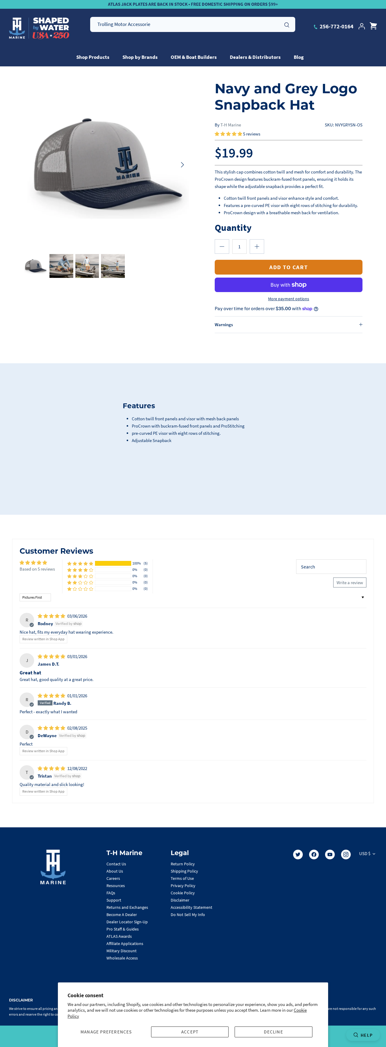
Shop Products (92, 57)
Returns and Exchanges (127, 907)
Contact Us (116, 864)
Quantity (233, 227)
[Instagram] (346, 854)
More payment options (288, 298)
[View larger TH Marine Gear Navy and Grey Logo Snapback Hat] (106, 164)
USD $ (364, 853)
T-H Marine (230, 125)
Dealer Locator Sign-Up (127, 921)
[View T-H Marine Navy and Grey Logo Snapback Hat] (61, 266)
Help (367, 1035)
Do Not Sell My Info (188, 914)
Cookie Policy (183, 893)
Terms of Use (182, 878)
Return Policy (183, 864)
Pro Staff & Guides (122, 929)
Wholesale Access (122, 958)
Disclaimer (180, 900)
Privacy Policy (183, 885)
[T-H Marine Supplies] (39, 28)
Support (113, 900)
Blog (299, 57)
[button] (229, 134)
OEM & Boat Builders (194, 57)
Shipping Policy (184, 871)
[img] (52, 616)
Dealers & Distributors (255, 57)
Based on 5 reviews (37, 569)
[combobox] (192, 24)
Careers (113, 878)
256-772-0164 (335, 26)
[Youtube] (330, 854)
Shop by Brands (140, 57)
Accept (189, 1032)
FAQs (110, 893)
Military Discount (121, 950)
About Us (114, 871)
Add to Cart (288, 267)
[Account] (361, 26)
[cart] (373, 26)
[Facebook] (314, 854)
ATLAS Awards (119, 936)
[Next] (182, 164)
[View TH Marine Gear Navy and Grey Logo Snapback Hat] (35, 266)
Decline (273, 1032)
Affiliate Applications (124, 943)
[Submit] (286, 24)
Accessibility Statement (191, 907)
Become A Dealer (121, 914)
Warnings (224, 324)
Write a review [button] (350, 582)
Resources (115, 885)
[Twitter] (298, 854)
